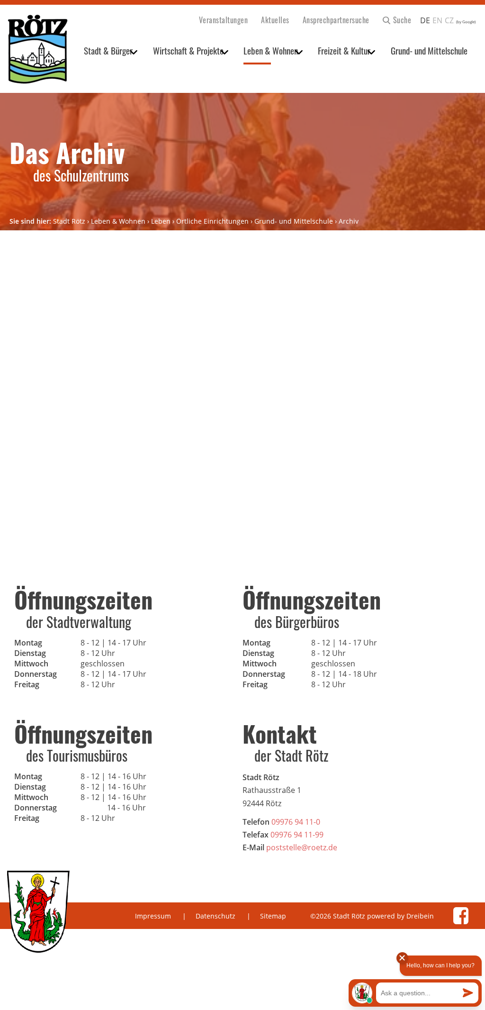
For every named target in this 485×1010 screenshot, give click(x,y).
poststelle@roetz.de (301, 847)
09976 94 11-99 (296, 834)
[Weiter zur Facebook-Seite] (460, 915)
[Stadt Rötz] (38, 49)
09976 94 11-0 (295, 822)
